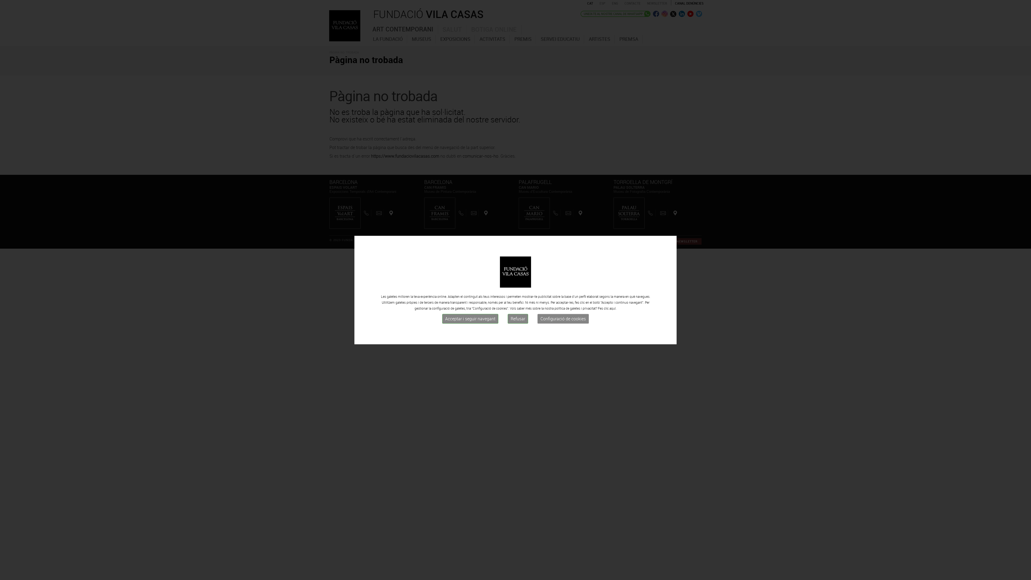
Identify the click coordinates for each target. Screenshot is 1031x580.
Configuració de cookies (563, 319)
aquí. (612, 308)
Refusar (518, 319)
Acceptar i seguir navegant (470, 319)
